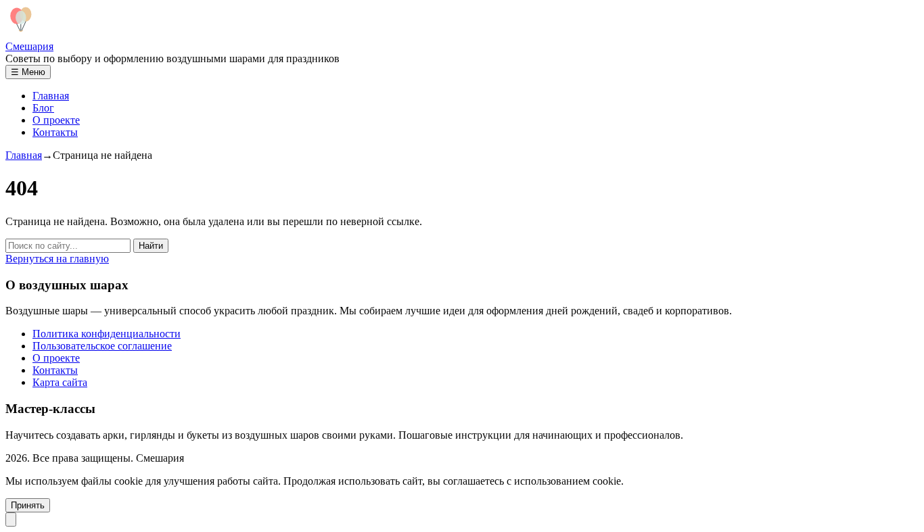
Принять (28, 505)
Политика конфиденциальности (106, 333)
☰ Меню (28, 72)
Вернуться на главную (57, 258)
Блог (43, 108)
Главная (50, 95)
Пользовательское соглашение (102, 346)
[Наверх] (10, 519)
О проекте (56, 120)
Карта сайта (59, 382)
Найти (151, 246)
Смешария (29, 46)
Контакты (55, 132)
